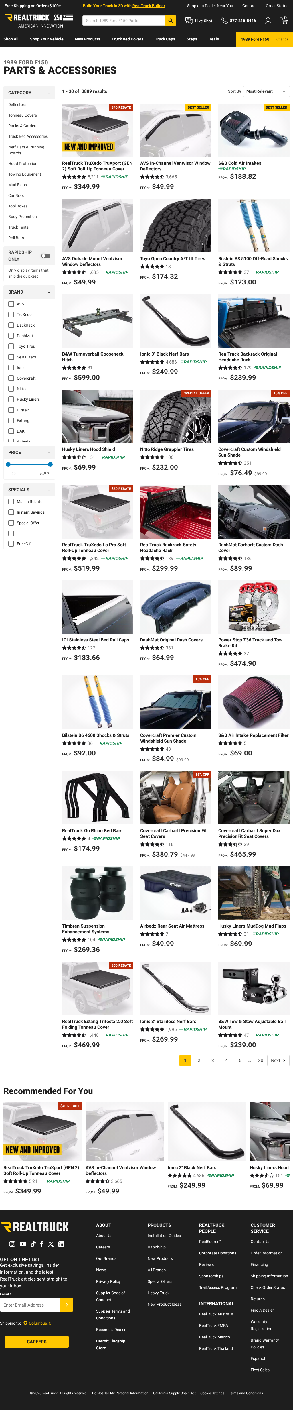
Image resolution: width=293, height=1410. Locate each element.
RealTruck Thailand (216, 1348)
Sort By (234, 91)
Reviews (206, 1264)
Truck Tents (18, 227)
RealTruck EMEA (213, 1325)
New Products (87, 39)
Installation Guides (164, 1235)
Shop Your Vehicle (47, 39)
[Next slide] (284, 1149)
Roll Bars (16, 237)
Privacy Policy (108, 1281)
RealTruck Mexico (214, 1337)
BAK (21, 431)
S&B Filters (26, 357)
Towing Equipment (24, 174)
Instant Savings (31, 512)
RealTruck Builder (148, 5)
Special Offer (28, 523)
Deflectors (17, 104)
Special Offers (160, 1281)
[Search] (170, 20)
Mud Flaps (17, 184)
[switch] (29, 256)
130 (259, 1060)
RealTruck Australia (216, 1314)
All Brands (157, 1270)
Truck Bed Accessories (28, 136)
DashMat (25, 335)
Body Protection (22, 216)
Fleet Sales (260, 1370)
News (101, 1270)
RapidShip (157, 1247)
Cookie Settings (212, 1393)
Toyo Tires (26, 346)
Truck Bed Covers (127, 39)
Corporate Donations (217, 1253)
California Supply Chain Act (174, 1393)
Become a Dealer (111, 1329)
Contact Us (260, 1241)
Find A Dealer (262, 1310)
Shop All (11, 39)
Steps (192, 39)
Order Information (267, 1253)
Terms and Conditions (246, 1393)
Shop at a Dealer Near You (210, 5)
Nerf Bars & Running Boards (26, 150)
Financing (259, 1264)
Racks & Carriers (22, 125)
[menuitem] (11, 39)
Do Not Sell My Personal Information (120, 1393)
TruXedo (24, 314)
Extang (23, 420)
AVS (20, 304)
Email (5, 1294)
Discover (11, 54)
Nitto (21, 388)
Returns (258, 1299)
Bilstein (23, 410)
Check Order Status (268, 1287)
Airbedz (23, 441)
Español (258, 1358)
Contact (249, 5)
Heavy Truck (158, 1293)
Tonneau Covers (22, 115)
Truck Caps (165, 39)
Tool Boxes (17, 206)
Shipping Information (269, 1276)
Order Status (277, 5)
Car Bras (16, 195)
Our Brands (106, 1258)
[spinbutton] (13, 473)
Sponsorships (211, 1276)
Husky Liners (28, 399)
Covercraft (26, 378)
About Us (104, 1235)
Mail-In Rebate (29, 501)
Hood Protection (22, 163)
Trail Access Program (218, 1287)
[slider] (8, 464)
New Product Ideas (164, 1304)
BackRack (26, 325)
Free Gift (24, 543)
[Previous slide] (9, 1149)
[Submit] (66, 1305)
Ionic (21, 367)
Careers (103, 1247)
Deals (214, 39)
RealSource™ (210, 1241)
